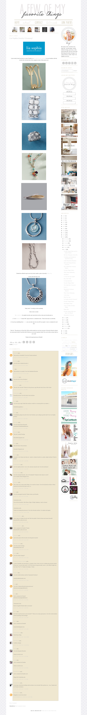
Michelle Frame (17, 543)
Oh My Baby (16, 393)
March (65, 324)
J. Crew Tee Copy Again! (69, 276)
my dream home (73, 347)
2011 (64, 234)
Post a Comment (13, 703)
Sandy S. (15, 572)
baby (71, 340)
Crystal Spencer (17, 632)
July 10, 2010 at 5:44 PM (21, 469)
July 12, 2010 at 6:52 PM (21, 531)
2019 (64, 218)
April (65, 322)
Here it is (49, 273)
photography (69, 350)
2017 (64, 222)
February (66, 326)
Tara (14, 584)
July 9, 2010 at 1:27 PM (21, 409)
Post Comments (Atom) (20, 706)
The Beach (66, 274)
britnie (15, 553)
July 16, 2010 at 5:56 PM (21, 608)
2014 (64, 228)
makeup (68, 347)
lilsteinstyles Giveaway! (69, 315)
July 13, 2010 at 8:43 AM (21, 540)
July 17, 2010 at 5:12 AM (21, 617)
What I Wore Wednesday (69, 272)
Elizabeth (16, 353)
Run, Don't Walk (67, 278)
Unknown (16, 482)
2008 (64, 333)
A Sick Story (66, 295)
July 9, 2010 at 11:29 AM (21, 381)
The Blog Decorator (49, 710)
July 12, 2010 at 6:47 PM (21, 522)
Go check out (19, 315)
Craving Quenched (68, 280)
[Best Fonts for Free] (44, 29)
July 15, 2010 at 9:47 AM (21, 557)
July (65, 249)
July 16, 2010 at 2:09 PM (21, 590)
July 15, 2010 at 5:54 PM (21, 569)
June (65, 317)
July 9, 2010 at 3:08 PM (21, 418)
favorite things (65, 343)
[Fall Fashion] (52, 29)
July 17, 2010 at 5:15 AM (21, 629)
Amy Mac (16, 422)
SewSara (15, 361)
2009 (64, 331)
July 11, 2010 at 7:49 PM (21, 488)
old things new (65, 349)
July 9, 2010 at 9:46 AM (21, 357)
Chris (15, 443)
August (65, 247)
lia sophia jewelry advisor (39, 58)
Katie (15, 401)
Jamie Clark (16, 377)
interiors (64, 347)
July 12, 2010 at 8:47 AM (21, 504)
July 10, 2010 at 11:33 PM (21, 478)
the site (24, 322)
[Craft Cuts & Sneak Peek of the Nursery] (14, 29)
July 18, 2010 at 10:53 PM (21, 637)
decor (69, 342)
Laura (15, 492)
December (66, 238)
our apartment (72, 348)
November (66, 241)
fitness (67, 345)
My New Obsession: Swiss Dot (70, 255)
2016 (64, 224)
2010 (64, 237)
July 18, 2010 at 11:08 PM (21, 645)
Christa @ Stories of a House (20, 561)
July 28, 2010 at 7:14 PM (21, 679)
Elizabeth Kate (17, 671)
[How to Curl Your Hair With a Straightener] (29, 29)
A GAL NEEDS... (17, 516)
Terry (15, 412)
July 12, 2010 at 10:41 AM (21, 512)
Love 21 (65, 287)
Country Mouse (17, 472)
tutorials (74, 350)
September (66, 245)
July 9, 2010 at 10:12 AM (21, 373)
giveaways (15, 344)
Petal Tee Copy (67, 297)
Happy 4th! (66, 309)
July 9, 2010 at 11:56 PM (21, 439)
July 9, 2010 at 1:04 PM (21, 389)
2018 (64, 220)
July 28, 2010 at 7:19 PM (21, 689)
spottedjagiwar (17, 692)
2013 (64, 230)
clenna (15, 648)
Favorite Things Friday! (69, 270)
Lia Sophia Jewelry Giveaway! (70, 299)
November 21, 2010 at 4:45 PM (23, 697)
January (66, 328)
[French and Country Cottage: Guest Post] (22, 29)
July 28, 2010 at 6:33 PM (21, 656)
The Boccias (16, 640)
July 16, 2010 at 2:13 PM (21, 599)
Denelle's (18, 318)
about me (66, 340)
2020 (64, 215)
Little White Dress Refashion (70, 260)
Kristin (15, 454)
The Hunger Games (68, 303)
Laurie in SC (16, 385)
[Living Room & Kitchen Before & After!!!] (37, 29)
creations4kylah (17, 464)
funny (69, 345)
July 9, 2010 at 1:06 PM (21, 397)
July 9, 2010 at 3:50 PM (21, 428)
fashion (73, 342)
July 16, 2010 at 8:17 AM (21, 580)
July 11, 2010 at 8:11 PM (21, 496)
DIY (63, 340)
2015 (64, 226)
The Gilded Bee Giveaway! (70, 285)
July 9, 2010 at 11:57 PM (21, 451)
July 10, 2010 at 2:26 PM (21, 461)
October (66, 243)
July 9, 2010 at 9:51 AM (21, 365)
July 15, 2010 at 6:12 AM (21, 549)
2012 (64, 232)
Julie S (15, 611)
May (65, 320)
